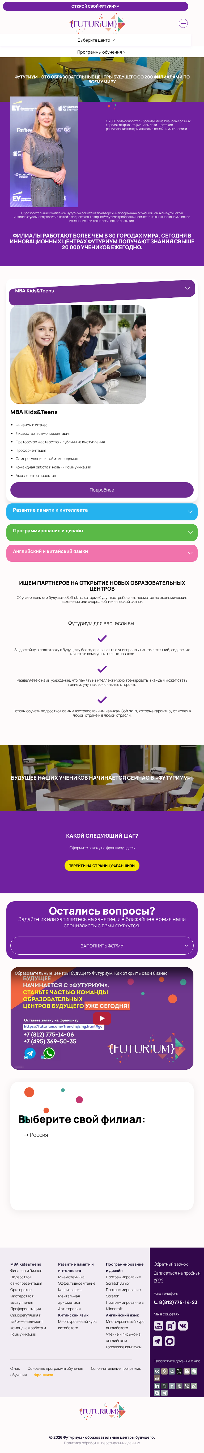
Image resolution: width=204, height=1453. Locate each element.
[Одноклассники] (164, 1371)
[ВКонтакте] (157, 1371)
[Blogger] (187, 1371)
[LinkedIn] (157, 1386)
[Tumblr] (179, 1386)
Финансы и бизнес (26, 1270)
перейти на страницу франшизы (102, 865)
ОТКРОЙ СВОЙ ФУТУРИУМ (95, 6)
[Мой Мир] (172, 1371)
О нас (15, 1368)
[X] (179, 1371)
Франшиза (43, 1374)
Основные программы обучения (55, 1368)
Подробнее (102, 490)
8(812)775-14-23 (178, 1302)
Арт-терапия (69, 1308)
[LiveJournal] (164, 1386)
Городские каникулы (124, 1346)
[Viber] (187, 1386)
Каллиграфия (70, 1289)
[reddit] (157, 1378)
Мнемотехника (71, 1276)
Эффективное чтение (76, 1283)
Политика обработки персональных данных (102, 1442)
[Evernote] (194, 1371)
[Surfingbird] (172, 1386)
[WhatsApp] (194, 1386)
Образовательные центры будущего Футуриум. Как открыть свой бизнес (91, 973)
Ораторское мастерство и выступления (22, 1296)
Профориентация (25, 1308)
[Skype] (157, 1393)
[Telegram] (164, 1393)
